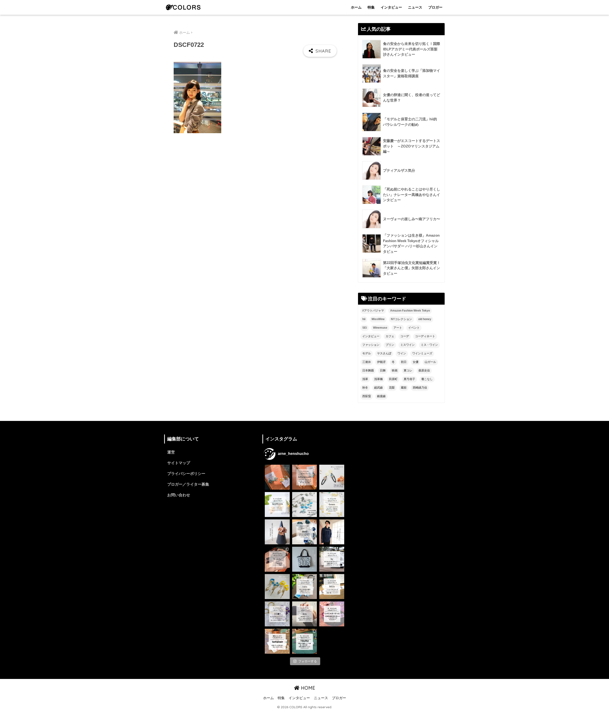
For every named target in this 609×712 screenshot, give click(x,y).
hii (363, 319)
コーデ (404, 336)
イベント (414, 327)
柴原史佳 (424, 370)
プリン (390, 344)
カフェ (390, 336)
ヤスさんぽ (384, 353)
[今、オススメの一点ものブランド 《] (304, 477)
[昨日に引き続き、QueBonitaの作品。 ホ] (331, 477)
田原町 (393, 379)
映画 (395, 370)
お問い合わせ (178, 495)
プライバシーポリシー (186, 474)
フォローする (307, 661)
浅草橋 (378, 379)
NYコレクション (401, 319)
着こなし (427, 379)
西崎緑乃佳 (420, 387)
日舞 (383, 370)
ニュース (415, 7)
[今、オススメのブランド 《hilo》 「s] (304, 613)
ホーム (356, 7)
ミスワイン (407, 344)
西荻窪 (366, 396)
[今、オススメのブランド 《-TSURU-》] (304, 641)
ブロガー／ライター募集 (188, 484)
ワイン (402, 353)
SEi (364, 327)
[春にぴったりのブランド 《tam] (277, 641)
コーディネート (425, 336)
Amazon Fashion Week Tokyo (410, 310)
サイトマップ (178, 463)
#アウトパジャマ (373, 310)
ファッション (370, 344)
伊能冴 (381, 362)
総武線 (378, 387)
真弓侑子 (409, 379)
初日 (404, 362)
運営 (171, 452)
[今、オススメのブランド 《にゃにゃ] (331, 613)
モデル (366, 353)
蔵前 (404, 387)
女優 (415, 362)
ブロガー (435, 7)
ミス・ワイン (429, 344)
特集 (371, 7)
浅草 (365, 379)
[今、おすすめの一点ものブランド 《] (277, 504)
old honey (424, 319)
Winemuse (380, 327)
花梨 (392, 387)
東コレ (408, 370)
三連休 (366, 362)
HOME (307, 688)
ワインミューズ (422, 353)
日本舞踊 (368, 370)
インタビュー (391, 7)
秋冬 (365, 387)
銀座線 (381, 396)
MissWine (378, 319)
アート (397, 327)
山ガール (430, 362)
